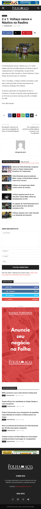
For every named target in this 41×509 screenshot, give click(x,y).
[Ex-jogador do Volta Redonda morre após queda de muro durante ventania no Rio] (6, 206)
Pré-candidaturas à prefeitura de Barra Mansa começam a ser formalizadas (31, 130)
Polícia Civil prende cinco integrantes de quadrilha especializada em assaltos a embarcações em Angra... (20, 414)
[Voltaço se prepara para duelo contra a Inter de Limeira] (6, 187)
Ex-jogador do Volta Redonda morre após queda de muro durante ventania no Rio (25, 206)
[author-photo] (20, 149)
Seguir (36, 291)
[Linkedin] (27, 115)
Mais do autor (25, 162)
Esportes (8, 13)
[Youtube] (28, 499)
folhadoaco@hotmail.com (23, 486)
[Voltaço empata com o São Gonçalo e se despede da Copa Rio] (6, 215)
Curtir (36, 287)
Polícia (4, 419)
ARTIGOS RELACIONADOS (10, 162)
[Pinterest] (18, 115)
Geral (3, 395)
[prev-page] (3, 222)
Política (4, 406)
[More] (35, 33)
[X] (14, 115)
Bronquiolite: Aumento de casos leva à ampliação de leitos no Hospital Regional (10, 129)
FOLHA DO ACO (8, 26)
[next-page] (6, 222)
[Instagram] (18, 499)
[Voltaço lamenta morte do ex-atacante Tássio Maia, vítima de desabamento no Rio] (6, 196)
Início (3, 13)
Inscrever (35, 299)
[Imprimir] (32, 115)
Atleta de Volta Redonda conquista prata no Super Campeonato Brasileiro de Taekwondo (25, 169)
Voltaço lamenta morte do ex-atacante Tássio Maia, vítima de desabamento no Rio (24, 196)
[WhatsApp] (23, 115)
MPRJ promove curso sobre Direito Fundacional (19, 393)
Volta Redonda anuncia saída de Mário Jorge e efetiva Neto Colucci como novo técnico (25, 178)
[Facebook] (10, 115)
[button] (3, 8)
